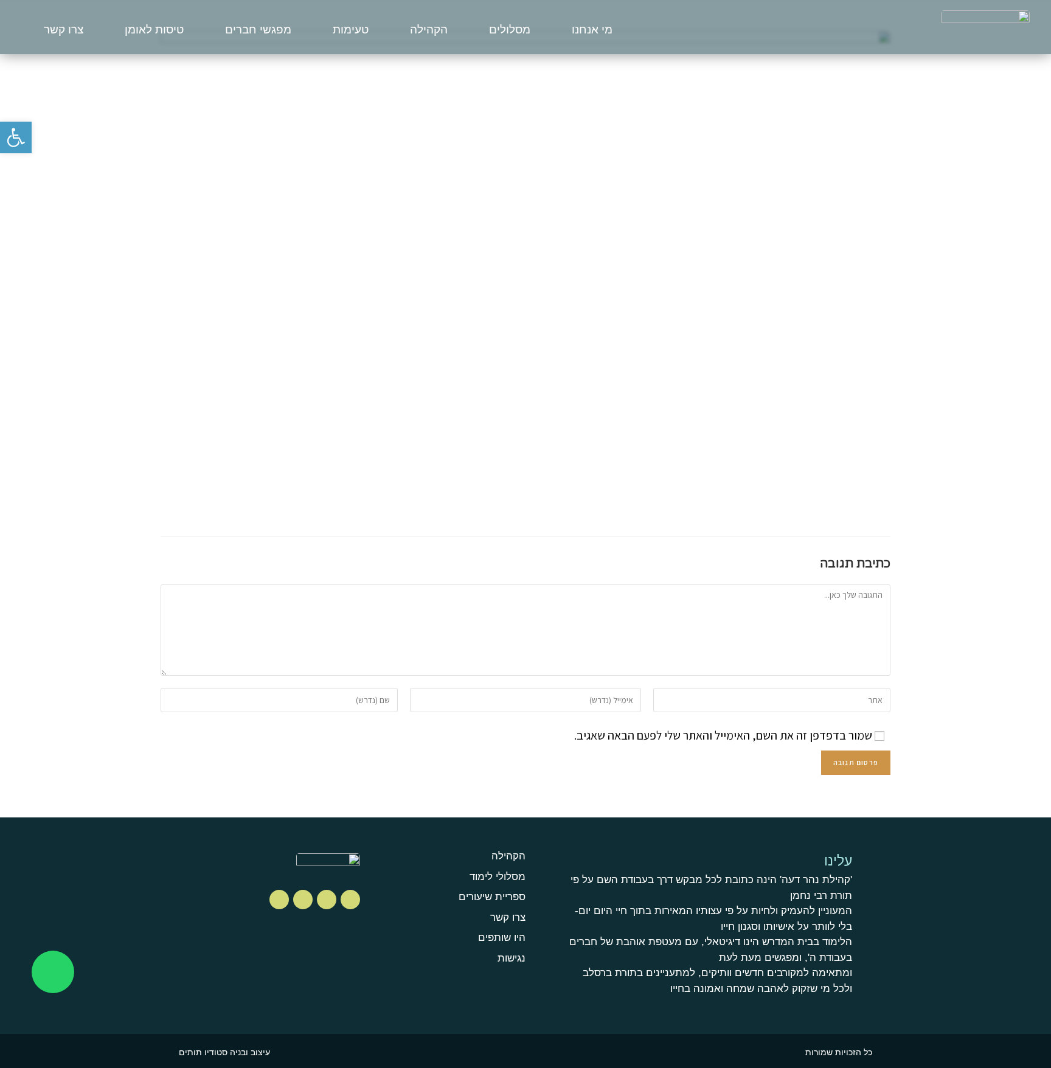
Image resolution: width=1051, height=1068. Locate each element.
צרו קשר (63, 29)
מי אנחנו (592, 29)
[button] (16, 137)
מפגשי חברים (258, 29)
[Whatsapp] (53, 972)
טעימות (351, 29)
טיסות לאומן (154, 29)
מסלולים (509, 29)
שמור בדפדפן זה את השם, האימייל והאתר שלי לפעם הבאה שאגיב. (723, 735)
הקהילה (429, 29)
